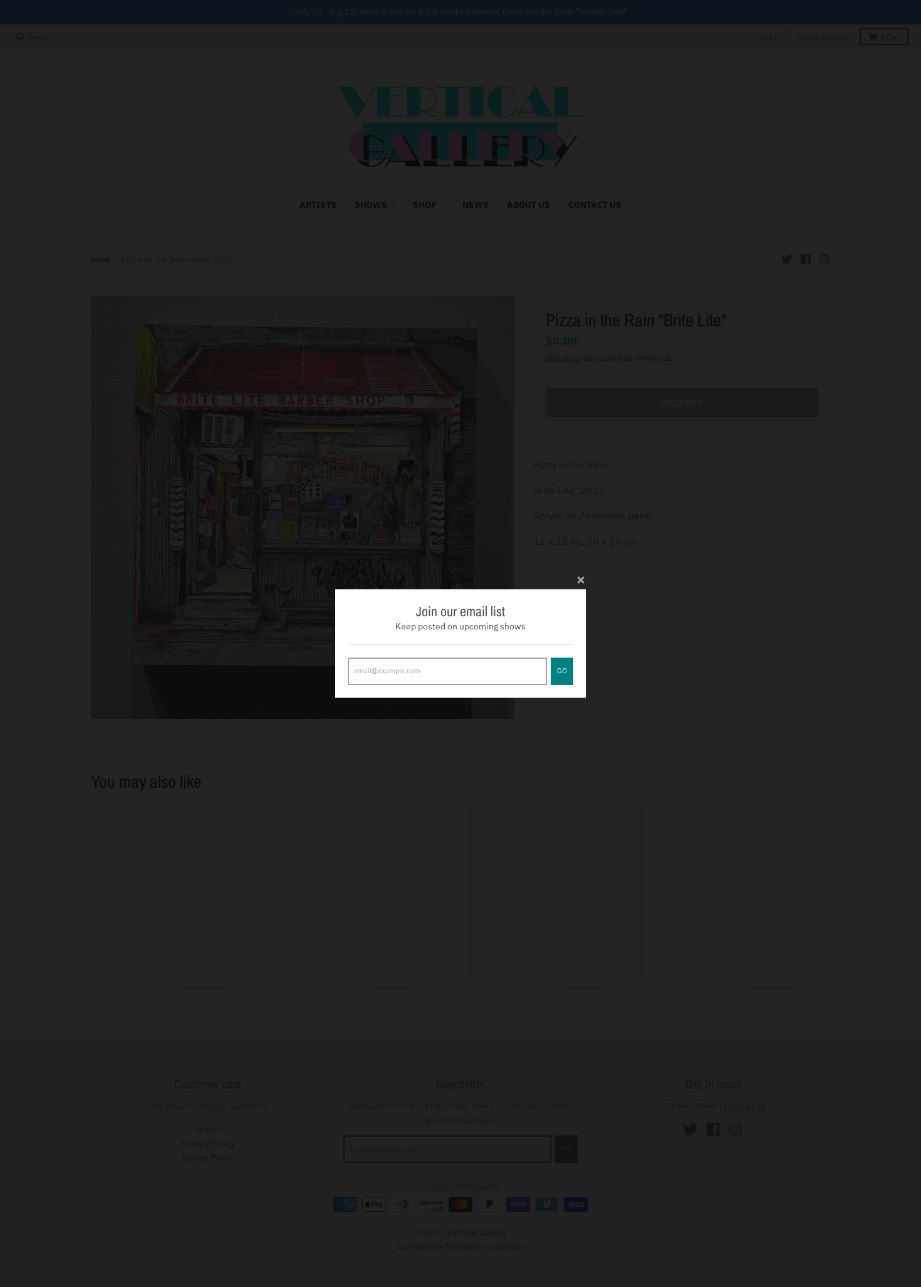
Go (562, 670)
